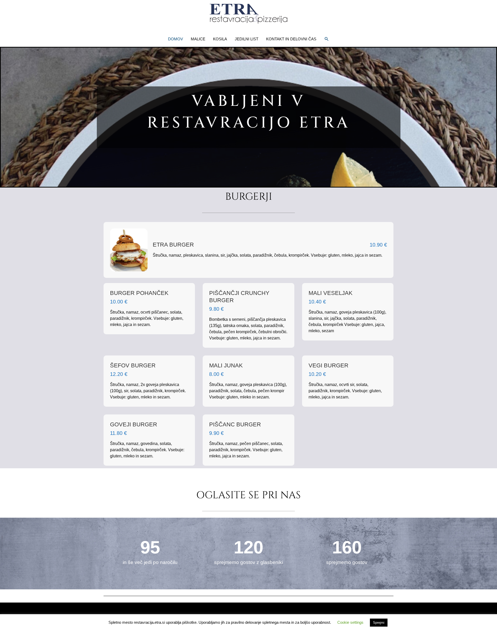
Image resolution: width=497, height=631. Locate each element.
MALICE (198, 39)
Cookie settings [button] (350, 622)
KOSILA (220, 39)
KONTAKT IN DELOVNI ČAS (291, 39)
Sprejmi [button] (378, 623)
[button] (326, 39)
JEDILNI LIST (246, 39)
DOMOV (175, 39)
